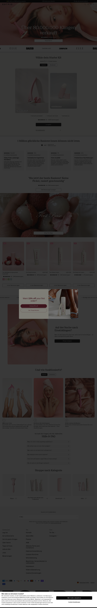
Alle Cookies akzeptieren (74, 598)
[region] (48, 599)
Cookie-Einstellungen (74, 602)
